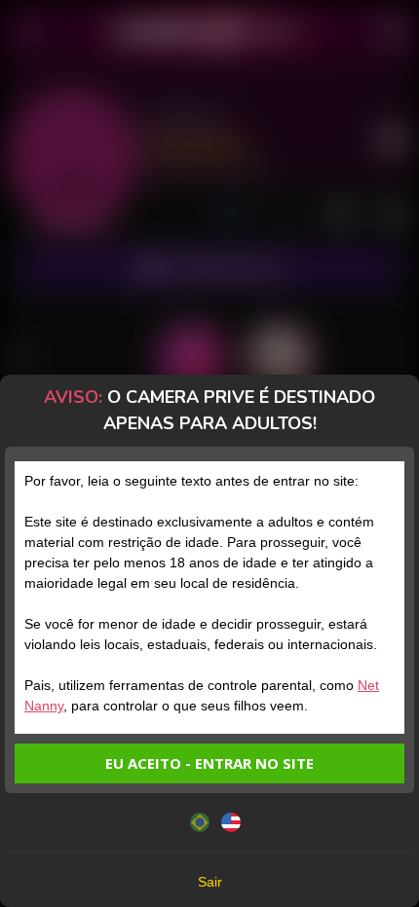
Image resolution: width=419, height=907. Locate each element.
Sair (210, 881)
